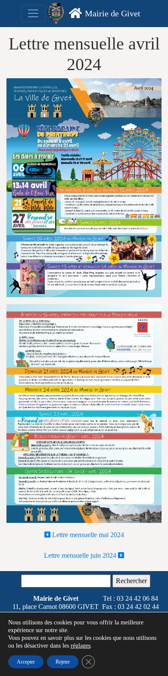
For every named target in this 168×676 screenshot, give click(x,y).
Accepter (26, 662)
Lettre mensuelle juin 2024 (81, 555)
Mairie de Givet (112, 13)
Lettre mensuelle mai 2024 (87, 534)
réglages (80, 645)
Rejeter (63, 662)
